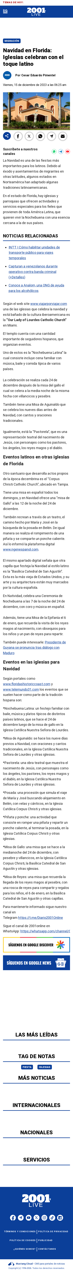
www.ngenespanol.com (20, 550)
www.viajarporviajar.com (48, 304)
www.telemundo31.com (21, 689)
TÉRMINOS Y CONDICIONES (20, 1231)
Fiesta (27, 1067)
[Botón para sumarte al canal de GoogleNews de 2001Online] (36, 962)
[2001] (36, 12)
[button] (18, 136)
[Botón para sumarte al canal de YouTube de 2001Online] (67, 151)
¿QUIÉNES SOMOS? (24, 1249)
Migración (11, 40)
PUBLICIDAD (45, 1240)
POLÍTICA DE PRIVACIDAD (53, 1231)
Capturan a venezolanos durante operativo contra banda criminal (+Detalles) (33, 271)
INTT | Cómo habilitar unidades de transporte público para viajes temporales (34, 252)
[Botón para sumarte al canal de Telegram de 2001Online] (60, 151)
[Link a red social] (13, 1218)
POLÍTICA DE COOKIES (23, 1240)
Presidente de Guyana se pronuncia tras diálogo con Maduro (34, 647)
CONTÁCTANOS (47, 1249)
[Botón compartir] (7, 136)
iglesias (44, 1067)
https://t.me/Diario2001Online (40, 918)
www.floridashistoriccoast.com (26, 684)
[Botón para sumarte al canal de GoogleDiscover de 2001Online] (36, 944)
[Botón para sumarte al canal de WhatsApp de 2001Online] (54, 151)
